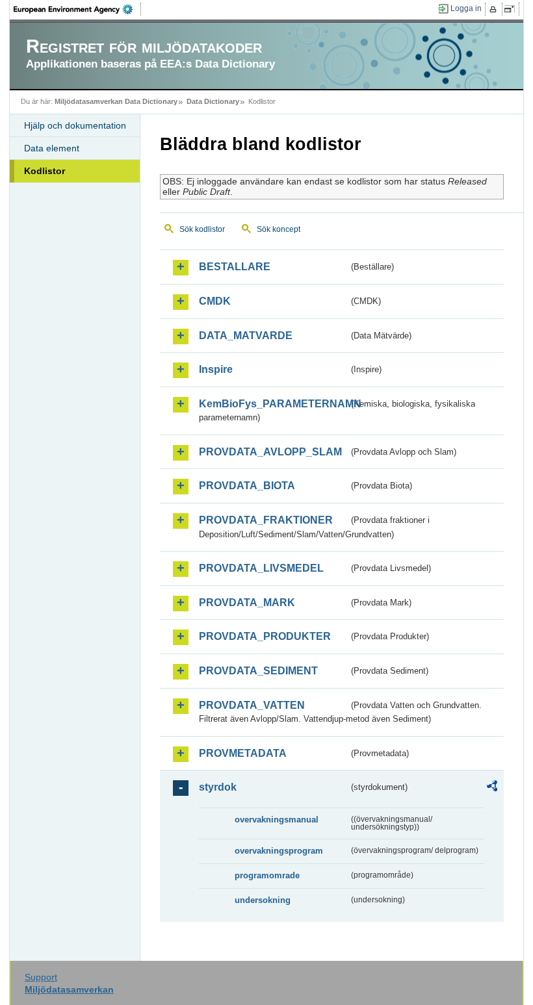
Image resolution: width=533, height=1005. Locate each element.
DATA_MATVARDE (245, 335)
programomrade (267, 875)
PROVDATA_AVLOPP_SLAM (270, 451)
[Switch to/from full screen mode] (511, 9)
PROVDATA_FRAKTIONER (266, 520)
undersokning (263, 900)
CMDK (215, 301)
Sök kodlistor (202, 229)
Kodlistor (44, 171)
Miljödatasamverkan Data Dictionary (116, 101)
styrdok (218, 787)
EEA (77, 9)
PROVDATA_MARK (247, 602)
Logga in (466, 8)
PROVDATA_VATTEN (252, 705)
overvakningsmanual (276, 819)
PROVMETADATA (243, 753)
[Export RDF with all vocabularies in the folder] (492, 788)
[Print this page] (495, 9)
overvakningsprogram (279, 851)
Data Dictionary (213, 101)
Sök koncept (278, 229)
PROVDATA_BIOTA (247, 485)
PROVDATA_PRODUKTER (265, 636)
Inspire (216, 369)
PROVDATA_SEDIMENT (258, 670)
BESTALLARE (234, 266)
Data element (51, 148)
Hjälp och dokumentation (75, 125)
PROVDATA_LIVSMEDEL (261, 568)
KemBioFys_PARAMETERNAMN (273, 403)
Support (41, 977)
